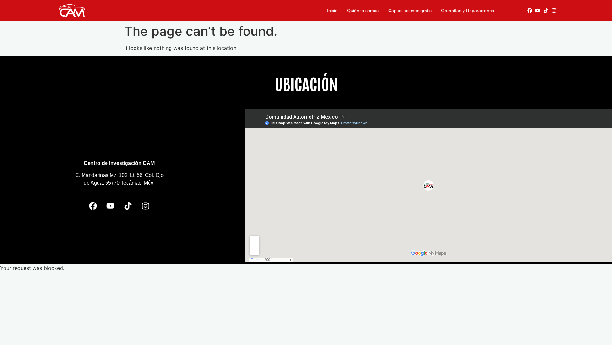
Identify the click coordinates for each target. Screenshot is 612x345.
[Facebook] (530, 10)
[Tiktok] (546, 10)
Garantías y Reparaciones (467, 10)
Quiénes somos (363, 10)
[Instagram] (554, 10)
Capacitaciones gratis (410, 10)
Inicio (332, 10)
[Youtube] (538, 10)
